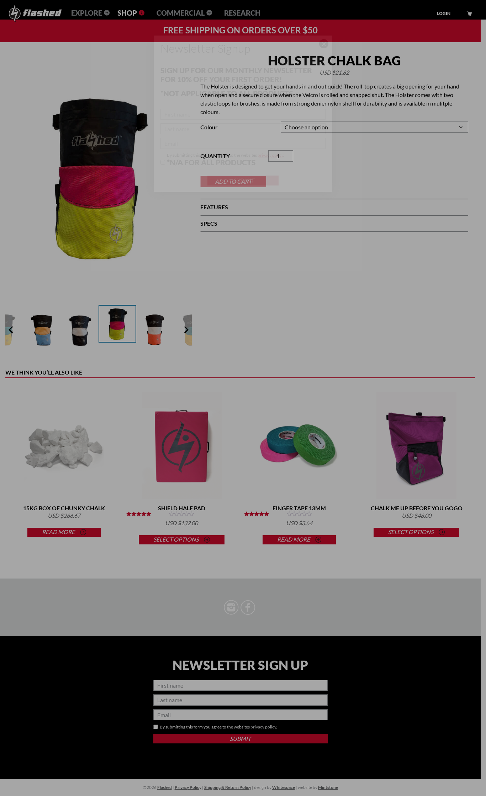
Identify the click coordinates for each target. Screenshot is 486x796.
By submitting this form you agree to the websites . (225, 159)
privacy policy (270, 155)
